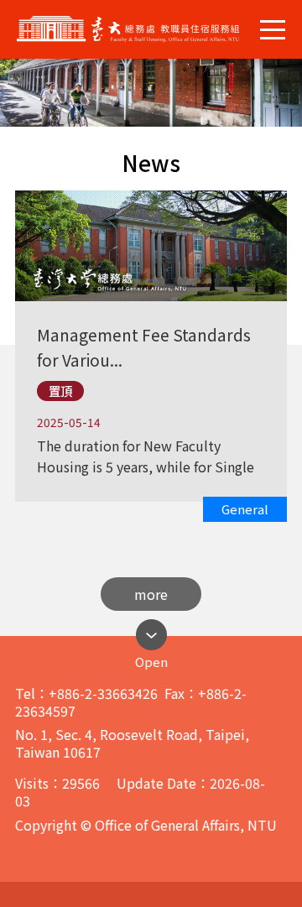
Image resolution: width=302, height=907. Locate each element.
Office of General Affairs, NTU (141, 29)
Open (151, 657)
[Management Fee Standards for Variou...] (149, 308)
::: (5, 133)
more (151, 594)
